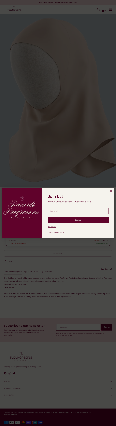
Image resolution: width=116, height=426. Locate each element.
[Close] (111, 191)
